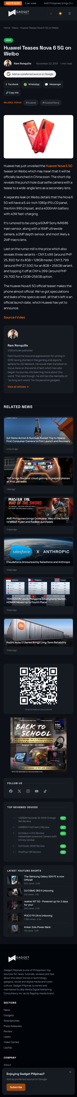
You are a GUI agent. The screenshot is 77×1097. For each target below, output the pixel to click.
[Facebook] (10, 791)
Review (8, 1031)
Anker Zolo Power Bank (37, 927)
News (15, 27)
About (7, 1064)
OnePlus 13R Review (29, 852)
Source (9, 317)
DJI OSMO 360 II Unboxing (38, 890)
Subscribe (16, 1087)
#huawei (31, 102)
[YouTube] (36, 791)
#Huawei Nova (50, 102)
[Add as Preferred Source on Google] (30, 74)
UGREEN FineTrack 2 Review (33, 827)
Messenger (53, 84)
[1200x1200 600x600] (38, 772)
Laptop (8, 1047)
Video (20, 317)
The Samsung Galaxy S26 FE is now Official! (44, 878)
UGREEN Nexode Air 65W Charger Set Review (37, 819)
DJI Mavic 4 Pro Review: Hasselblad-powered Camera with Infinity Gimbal (37, 836)
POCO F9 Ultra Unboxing (38, 915)
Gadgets (9, 1015)
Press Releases (13, 1026)
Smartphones (11, 1020)
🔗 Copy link (12, 92)
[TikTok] (45, 791)
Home (7, 27)
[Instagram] (28, 791)
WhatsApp (31, 84)
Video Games (11, 1042)
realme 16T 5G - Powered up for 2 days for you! (46, 903)
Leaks (7, 1036)
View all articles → (18, 386)
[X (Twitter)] (19, 791)
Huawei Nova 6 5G (59, 166)
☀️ (60, 13)
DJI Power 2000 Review (31, 846)
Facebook (12, 84)
